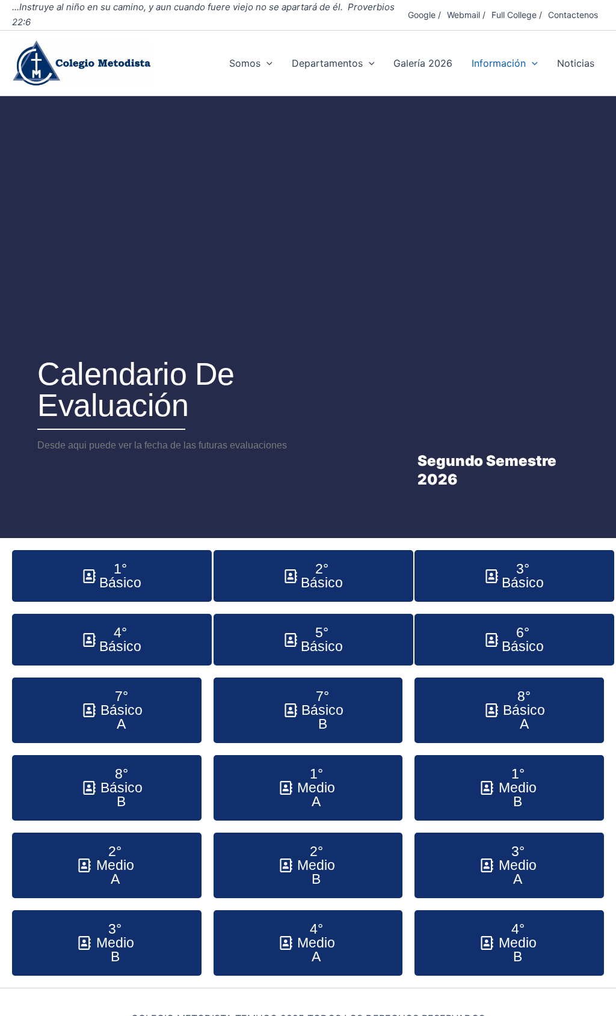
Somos (244, 63)
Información (499, 63)
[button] (266, 63)
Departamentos (327, 63)
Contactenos (573, 15)
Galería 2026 (422, 63)
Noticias (575, 63)
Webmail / (466, 15)
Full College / (516, 15)
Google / (424, 15)
